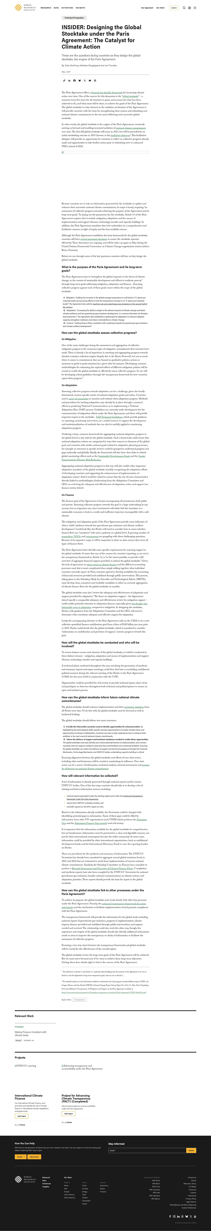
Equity (102, 1188)
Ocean (84, 1203)
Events (193, 1180)
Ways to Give (34, 1157)
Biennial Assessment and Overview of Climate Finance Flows (102, 869)
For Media (192, 1186)
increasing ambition (134, 707)
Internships (192, 1195)
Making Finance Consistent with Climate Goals (30, 1033)
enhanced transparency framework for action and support (104, 906)
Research (46, 8)
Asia (65, 1188)
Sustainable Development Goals (114, 456)
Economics (104, 1185)
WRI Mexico (155, 1198)
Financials (192, 1189)
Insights (80, 8)
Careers (193, 1192)
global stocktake (130, 96)
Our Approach (147, 7)
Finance (19, 1026)
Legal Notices (191, 1201)
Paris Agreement (79, 1000)
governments (92, 537)
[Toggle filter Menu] (189, 8)
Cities (84, 1185)
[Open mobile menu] (195, 8)
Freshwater (86, 1200)
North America (69, 1197)
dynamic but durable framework (106, 93)
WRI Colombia (154, 1189)
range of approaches (79, 399)
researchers (67, 537)
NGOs (77, 537)
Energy (84, 1191)
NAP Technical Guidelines (109, 417)
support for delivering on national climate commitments (105, 767)
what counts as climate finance (102, 565)
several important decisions (93, 239)
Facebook (170, 1216)
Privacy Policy (191, 1198)
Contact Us (192, 1177)
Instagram (174, 1216)
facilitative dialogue (120, 136)
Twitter (191, 1216)
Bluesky (186, 1216)
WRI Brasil (156, 1183)
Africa (66, 1185)
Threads (182, 1216)
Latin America (69, 1194)
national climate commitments (131, 128)
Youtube (195, 1216)
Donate (174, 8)
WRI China (156, 1186)
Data (56, 8)
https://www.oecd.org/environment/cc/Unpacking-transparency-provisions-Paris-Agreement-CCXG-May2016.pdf (104, 992)
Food (84, 1194)
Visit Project (21, 1116)
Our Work (160, 7)
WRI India (156, 1192)
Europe (66, 1191)
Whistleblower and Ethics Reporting (183, 1205)
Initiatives (67, 8)
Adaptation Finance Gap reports (91, 823)
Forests (85, 1197)
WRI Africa (156, 1180)
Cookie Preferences (189, 1207)
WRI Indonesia (154, 1195)
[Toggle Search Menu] (184, 8)
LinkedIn (178, 1216)
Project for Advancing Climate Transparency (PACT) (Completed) (76, 1098)
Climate (69, 1122)
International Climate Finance (28, 1096)
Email (112, 1150)
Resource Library (190, 1183)
